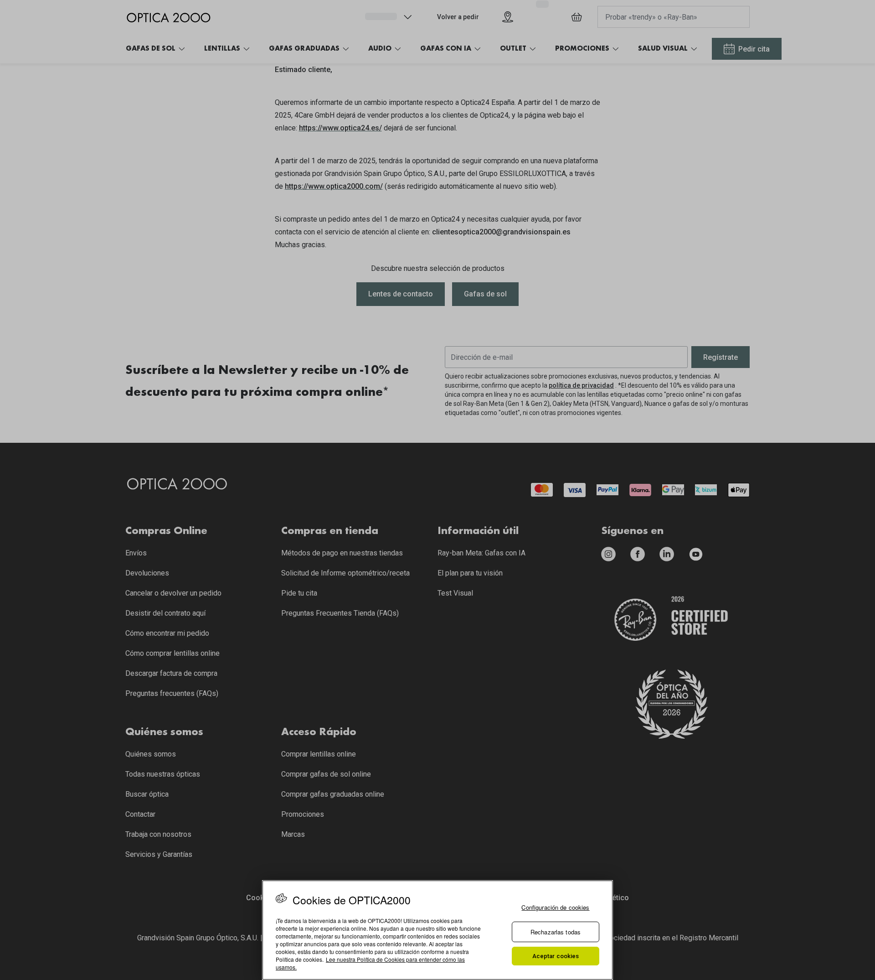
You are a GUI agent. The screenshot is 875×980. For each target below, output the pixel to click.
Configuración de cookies (555, 907)
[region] (437, 930)
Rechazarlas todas (555, 932)
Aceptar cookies (555, 956)
